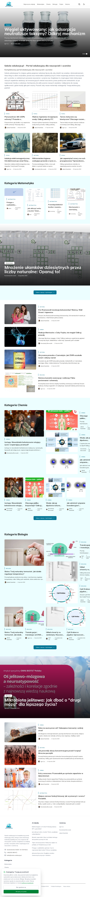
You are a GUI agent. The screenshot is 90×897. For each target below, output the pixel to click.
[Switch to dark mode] (84, 4)
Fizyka (61, 4)
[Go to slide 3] (86, 54)
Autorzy (62, 823)
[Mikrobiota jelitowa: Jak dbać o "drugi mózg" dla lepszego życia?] (45, 687)
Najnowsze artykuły (29, 4)
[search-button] (79, 4)
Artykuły (35, 823)
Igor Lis (6, 43)
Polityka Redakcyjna (56, 886)
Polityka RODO (45, 886)
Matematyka (40, 4)
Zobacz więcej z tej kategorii (44, 292)
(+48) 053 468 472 (12, 852)
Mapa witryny (66, 886)
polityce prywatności (27, 883)
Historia (67, 4)
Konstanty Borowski (10, 275)
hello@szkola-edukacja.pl (14, 855)
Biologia (55, 4)
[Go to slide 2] (84, 53)
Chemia (48, 4)
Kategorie (8, 860)
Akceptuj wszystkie (21, 891)
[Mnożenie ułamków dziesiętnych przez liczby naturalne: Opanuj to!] (45, 255)
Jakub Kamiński (63, 833)
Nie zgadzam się (21, 887)
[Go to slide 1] (83, 53)
